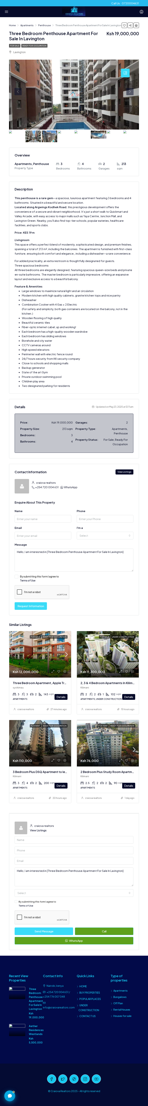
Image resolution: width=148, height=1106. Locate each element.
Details (61, 697)
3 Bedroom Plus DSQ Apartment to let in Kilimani (47, 772)
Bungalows (120, 996)
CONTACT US (87, 1016)
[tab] (125, 73)
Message (21, 544)
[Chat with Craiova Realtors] (9, 1095)
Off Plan (118, 1003)
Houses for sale (122, 1015)
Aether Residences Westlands (36, 1030)
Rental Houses (121, 1009)
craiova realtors (25, 709)
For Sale (14, 46)
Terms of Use (27, 580)
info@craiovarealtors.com (59, 1007)
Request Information (31, 606)
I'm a (80, 527)
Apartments (120, 990)
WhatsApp (70, 487)
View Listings (124, 472)
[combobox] (105, 535)
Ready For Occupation (34, 46)
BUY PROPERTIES (89, 992)
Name (19, 511)
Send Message (43, 931)
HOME (83, 986)
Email (18, 527)
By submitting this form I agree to (39, 578)
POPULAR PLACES (90, 998)
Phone (81, 511)
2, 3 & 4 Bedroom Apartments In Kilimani (108, 683)
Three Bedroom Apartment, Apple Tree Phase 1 (46, 683)
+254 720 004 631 (47, 487)
